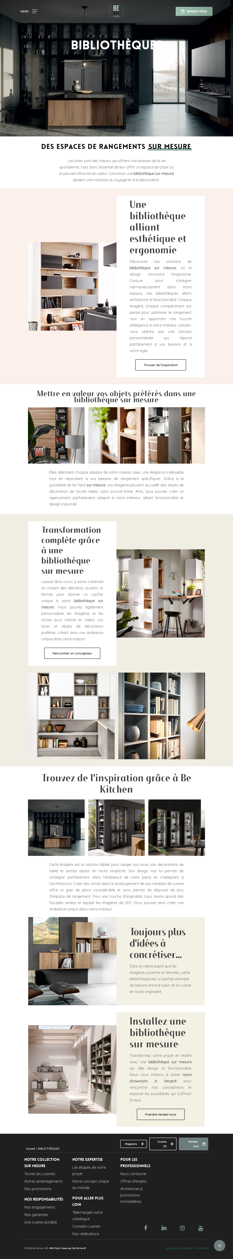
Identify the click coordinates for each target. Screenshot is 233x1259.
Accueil (30, 1148)
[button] (28, 11)
